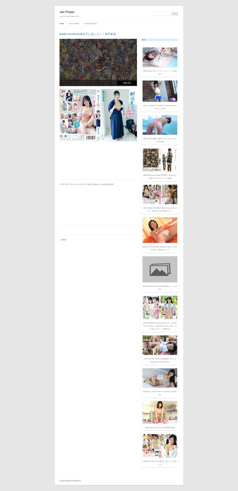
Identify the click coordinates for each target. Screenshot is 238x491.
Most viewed (74, 24)
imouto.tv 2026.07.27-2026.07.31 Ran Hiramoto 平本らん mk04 (160, 107)
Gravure (96, 184)
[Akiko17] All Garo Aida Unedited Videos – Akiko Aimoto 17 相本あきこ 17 (160, 248)
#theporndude (90, 24)
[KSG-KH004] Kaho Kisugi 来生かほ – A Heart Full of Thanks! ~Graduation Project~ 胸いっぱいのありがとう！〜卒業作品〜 (160, 326)
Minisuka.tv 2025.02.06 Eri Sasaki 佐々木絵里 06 (160, 393)
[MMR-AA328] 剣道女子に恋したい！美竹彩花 (88, 34)
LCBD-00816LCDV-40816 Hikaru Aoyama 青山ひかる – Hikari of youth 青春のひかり (160, 209)
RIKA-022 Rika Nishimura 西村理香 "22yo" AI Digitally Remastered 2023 (160, 360)
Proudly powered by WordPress (70, 480)
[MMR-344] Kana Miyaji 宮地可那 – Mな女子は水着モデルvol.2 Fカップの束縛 (160, 176)
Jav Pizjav (67, 12)
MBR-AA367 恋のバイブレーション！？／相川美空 (160, 72)
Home (62, 24)
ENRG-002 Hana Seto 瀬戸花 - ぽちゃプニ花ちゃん (160, 462)
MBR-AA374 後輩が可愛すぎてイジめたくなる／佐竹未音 (160, 140)
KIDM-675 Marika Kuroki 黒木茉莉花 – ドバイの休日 (160, 287)
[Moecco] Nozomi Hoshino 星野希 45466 (160, 427)
